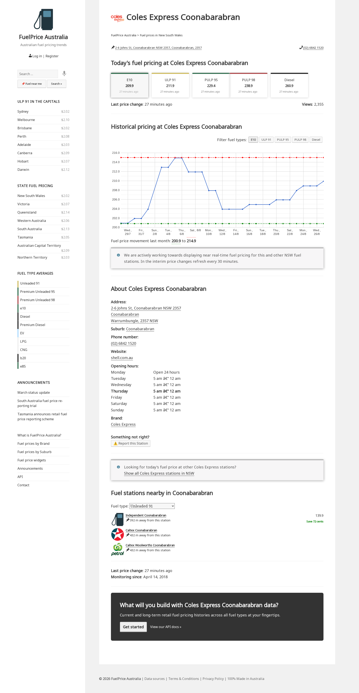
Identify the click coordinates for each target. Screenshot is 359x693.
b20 (23, 358)
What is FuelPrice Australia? (39, 435)
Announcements (33, 382)
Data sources (154, 678)
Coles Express (123, 424)
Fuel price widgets (31, 460)
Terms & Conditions (183, 678)
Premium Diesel (32, 325)
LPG (23, 341)
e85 (23, 366)
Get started (133, 626)
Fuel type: (120, 506)
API (20, 476)
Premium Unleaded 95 (37, 291)
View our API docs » (165, 627)
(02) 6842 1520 (313, 48)
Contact (23, 485)
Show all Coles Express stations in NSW (159, 473)
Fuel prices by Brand (33, 443)
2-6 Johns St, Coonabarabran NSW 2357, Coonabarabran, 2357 (158, 48)
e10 (23, 308)
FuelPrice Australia (43, 37)
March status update (33, 392)
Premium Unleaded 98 (37, 300)
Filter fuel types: (232, 139)
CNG (23, 349)
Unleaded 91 (30, 283)
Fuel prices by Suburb (34, 452)
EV (22, 333)
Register (52, 56)
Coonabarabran (140, 328)
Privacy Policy (213, 678)
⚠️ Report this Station (130, 443)
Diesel (25, 316)
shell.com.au (122, 357)
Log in (37, 56)
